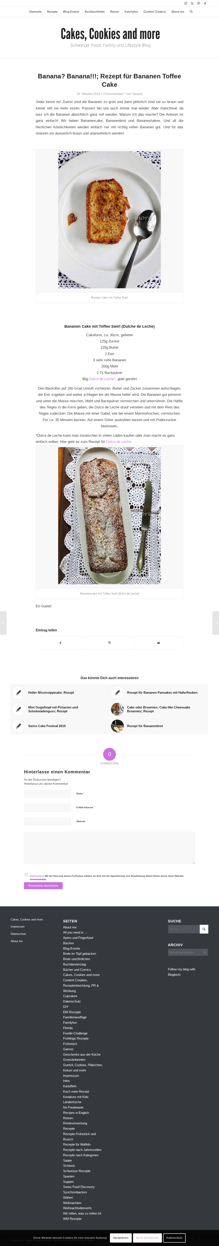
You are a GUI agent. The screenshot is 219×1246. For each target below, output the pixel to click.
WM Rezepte (72, 1219)
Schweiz (69, 1165)
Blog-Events (71, 948)
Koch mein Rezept (76, 1091)
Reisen (68, 1118)
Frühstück (70, 1044)
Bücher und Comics (77, 969)
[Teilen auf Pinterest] (109, 643)
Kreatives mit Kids (76, 1097)
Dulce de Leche (118, 441)
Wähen (68, 1197)
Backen (68, 943)
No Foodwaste (73, 1107)
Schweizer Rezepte (76, 1171)
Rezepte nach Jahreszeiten (82, 1150)
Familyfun (70, 1022)
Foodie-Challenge (75, 1033)
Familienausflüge (75, 1017)
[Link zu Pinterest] (198, 3)
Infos (66, 1081)
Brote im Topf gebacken (79, 953)
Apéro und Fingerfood (78, 938)
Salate (67, 1160)
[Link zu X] (192, 3)
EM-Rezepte (72, 1012)
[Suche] (189, 11)
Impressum (18, 926)
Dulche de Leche (138, 326)
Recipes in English (76, 1113)
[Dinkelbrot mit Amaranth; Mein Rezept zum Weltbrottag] (3, 623)
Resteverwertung (75, 1123)
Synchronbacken (75, 1192)
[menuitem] (35, 11)
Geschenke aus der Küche (82, 1054)
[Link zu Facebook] (205, 3)
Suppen (68, 1181)
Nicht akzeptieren (147, 1237)
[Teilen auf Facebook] (60, 643)
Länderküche (72, 1102)
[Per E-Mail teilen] (158, 643)
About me (17, 941)
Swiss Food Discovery (79, 1187)
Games (68, 1049)
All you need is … (75, 932)
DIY (65, 1006)
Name (80, 793)
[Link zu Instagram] (186, 3)
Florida (68, 1028)
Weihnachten (72, 1203)
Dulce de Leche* (102, 379)
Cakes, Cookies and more (27, 919)
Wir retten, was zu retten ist (82, 1213)
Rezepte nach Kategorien (80, 1155)
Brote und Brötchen (76, 959)
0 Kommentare (113, 94)
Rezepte (69, 1128)
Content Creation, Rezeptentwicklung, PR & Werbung (81, 985)
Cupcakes (70, 996)
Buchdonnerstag (74, 964)
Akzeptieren (121, 1237)
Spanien (68, 1176)
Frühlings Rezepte (76, 1038)
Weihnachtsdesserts (77, 1208)
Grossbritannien (74, 1059)
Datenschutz (37, 876)
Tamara (137, 94)
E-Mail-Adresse (85, 807)
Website (80, 821)
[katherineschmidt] (110, 37)
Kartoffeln (69, 1086)
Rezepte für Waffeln (76, 1144)
